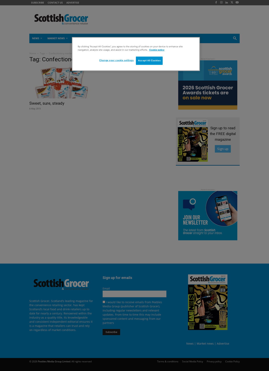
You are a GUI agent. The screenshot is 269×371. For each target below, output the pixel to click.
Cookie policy (156, 49)
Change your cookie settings (116, 60)
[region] (136, 54)
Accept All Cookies (149, 60)
